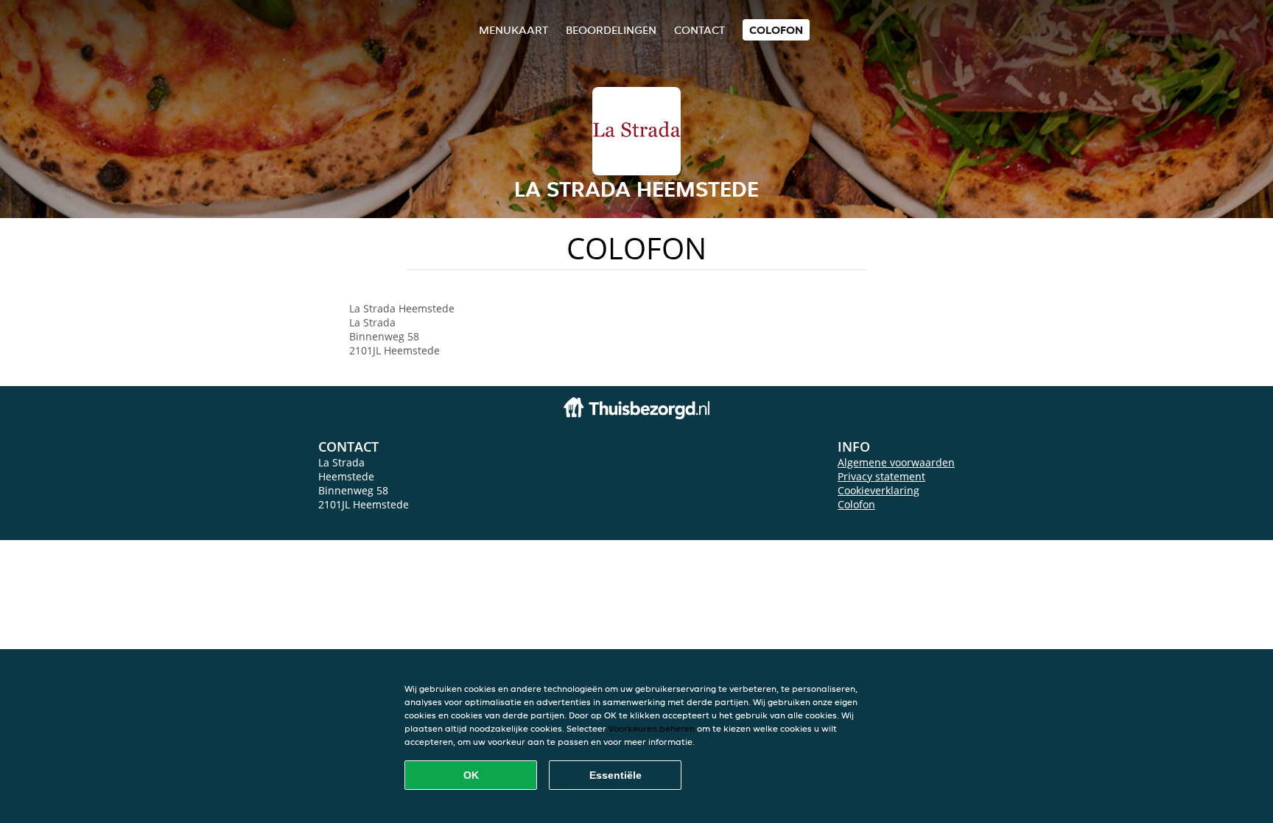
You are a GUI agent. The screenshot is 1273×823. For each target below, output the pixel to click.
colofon (776, 30)
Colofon (856, 504)
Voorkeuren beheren (652, 728)
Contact (699, 30)
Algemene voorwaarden (896, 462)
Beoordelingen (611, 30)
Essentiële (615, 775)
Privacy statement (881, 476)
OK (471, 775)
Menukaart (513, 30)
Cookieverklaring (878, 490)
